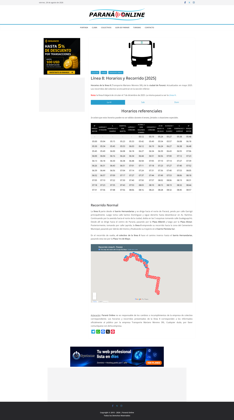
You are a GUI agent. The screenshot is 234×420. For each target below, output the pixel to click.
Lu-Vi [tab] (109, 102)
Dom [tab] (176, 102)
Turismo (137, 27)
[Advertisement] (62, 95)
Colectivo (95, 72)
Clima (94, 27)
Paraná (104, 72)
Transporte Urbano (115, 72)
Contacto (149, 27)
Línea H (172, 95)
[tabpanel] (142, 152)
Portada (84, 27)
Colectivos (106, 27)
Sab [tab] (143, 102)
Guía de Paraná (122, 27)
